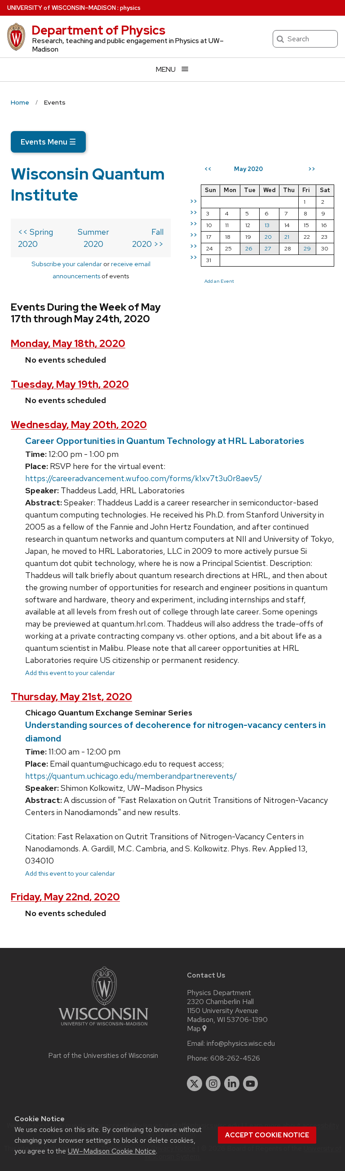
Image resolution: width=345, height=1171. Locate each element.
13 (267, 225)
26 (249, 248)
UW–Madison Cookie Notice (112, 1151)
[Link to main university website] (103, 1027)
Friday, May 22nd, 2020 (65, 896)
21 (287, 237)
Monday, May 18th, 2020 (68, 343)
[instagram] (213, 1083)
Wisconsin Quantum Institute (88, 184)
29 (307, 248)
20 (268, 237)
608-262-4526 (235, 1058)
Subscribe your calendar (66, 263)
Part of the (103, 1055)
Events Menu (48, 142)
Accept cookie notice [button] (267, 1135)
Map (194, 1028)
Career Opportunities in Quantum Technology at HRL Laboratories (164, 441)
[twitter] (194, 1083)
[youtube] (250, 1083)
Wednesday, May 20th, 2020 (79, 424)
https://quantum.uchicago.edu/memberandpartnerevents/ (131, 776)
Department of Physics (98, 30)
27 (267, 248)
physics (130, 8)
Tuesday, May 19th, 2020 (70, 384)
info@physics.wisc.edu (241, 1043)
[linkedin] (231, 1083)
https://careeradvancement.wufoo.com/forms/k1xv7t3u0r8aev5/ (143, 478)
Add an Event (219, 281)
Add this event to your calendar (70, 672)
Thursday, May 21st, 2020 (71, 696)
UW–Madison (61, 8)
